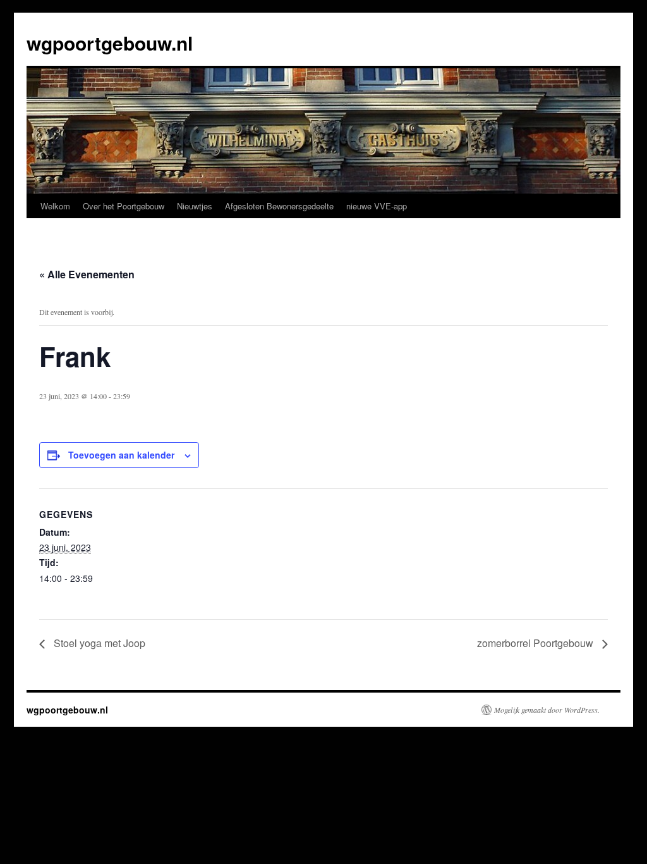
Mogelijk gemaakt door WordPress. (547, 710)
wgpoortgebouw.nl (110, 42)
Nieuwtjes (194, 206)
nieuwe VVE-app (376, 206)
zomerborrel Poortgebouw (536, 643)
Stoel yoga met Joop (98, 643)
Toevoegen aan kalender (121, 454)
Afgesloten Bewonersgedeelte (279, 206)
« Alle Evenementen (87, 274)
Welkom (55, 206)
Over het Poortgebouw (123, 206)
